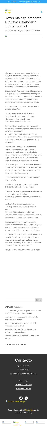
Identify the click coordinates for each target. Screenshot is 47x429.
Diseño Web (29, 410)
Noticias (37, 31)
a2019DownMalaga (15, 31)
